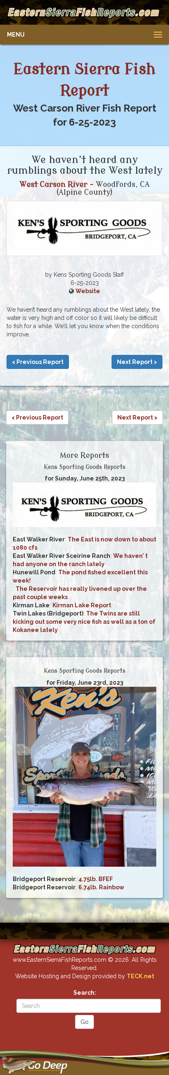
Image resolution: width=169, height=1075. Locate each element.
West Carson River (53, 184)
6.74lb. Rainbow (101, 887)
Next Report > (137, 362)
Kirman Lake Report (82, 605)
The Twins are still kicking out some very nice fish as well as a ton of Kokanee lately (84, 621)
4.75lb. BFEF (95, 879)
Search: (84, 992)
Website (87, 291)
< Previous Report (38, 362)
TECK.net (140, 976)
